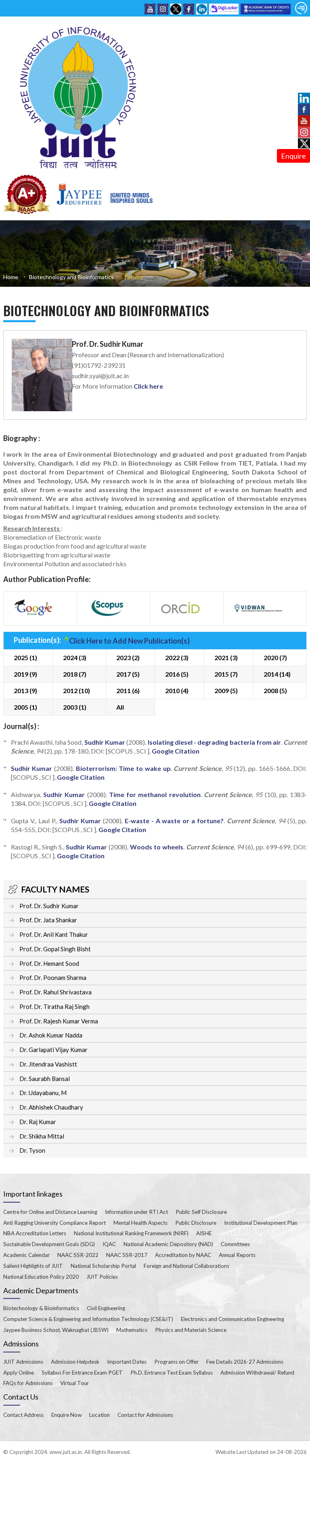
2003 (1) (74, 707)
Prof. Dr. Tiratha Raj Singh (54, 1006)
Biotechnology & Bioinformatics (41, 1308)
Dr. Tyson (32, 1150)
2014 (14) (277, 674)
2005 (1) (25, 707)
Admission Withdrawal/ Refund (257, 1372)
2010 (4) (177, 690)
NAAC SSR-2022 (77, 1255)
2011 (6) (128, 690)
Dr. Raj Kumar (37, 1121)
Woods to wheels (156, 847)
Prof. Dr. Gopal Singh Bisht (55, 949)
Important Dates (127, 1361)
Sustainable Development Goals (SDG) (49, 1244)
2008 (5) (275, 690)
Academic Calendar (26, 1255)
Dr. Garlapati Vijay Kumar (53, 1049)
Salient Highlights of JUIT (33, 1266)
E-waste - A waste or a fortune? (174, 820)
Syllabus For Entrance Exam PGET (82, 1372)
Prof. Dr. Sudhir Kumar (49, 905)
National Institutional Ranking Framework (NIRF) (131, 1233)
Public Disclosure (195, 1223)
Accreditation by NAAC (183, 1255)
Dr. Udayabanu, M (43, 1092)
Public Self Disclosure (201, 1212)
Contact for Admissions (145, 1415)
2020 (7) (275, 657)
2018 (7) (74, 674)
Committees (235, 1244)
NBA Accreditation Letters (34, 1233)
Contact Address (23, 1415)
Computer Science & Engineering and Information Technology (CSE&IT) (88, 1319)
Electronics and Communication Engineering (232, 1319)
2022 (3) (177, 657)
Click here (148, 386)
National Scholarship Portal (103, 1266)
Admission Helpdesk (75, 1361)
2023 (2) (128, 657)
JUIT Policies (102, 1277)
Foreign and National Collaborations (186, 1266)
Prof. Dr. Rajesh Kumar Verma (58, 1021)
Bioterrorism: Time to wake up (123, 768)
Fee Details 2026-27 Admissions (244, 1361)
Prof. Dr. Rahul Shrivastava (55, 992)
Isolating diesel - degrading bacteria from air (214, 742)
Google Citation (175, 751)
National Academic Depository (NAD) (168, 1244)
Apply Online (18, 1372)
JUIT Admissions (23, 1361)
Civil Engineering (106, 1308)
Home (10, 276)
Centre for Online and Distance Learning (50, 1212)
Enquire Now (66, 1415)
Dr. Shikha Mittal (41, 1136)
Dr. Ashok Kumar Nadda (50, 1035)
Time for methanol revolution (155, 794)
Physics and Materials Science (190, 1330)
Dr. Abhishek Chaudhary (51, 1107)
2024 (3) (74, 657)
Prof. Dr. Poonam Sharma (52, 977)
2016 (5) (177, 674)
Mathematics (131, 1330)
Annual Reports (237, 1255)
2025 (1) (25, 657)
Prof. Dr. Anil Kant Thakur (53, 934)
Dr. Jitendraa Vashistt (48, 1064)
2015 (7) (226, 674)
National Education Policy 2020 (41, 1277)
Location (99, 1415)
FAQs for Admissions (27, 1383)
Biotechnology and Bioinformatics (71, 276)
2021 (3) (226, 657)
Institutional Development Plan (260, 1223)
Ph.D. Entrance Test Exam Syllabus (171, 1372)
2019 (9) (25, 674)
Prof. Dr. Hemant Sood (49, 963)
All (120, 707)
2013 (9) (25, 690)
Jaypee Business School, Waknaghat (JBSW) (56, 1330)
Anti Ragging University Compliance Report (54, 1223)
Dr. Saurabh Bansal (44, 1078)
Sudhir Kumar (104, 742)
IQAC (109, 1244)
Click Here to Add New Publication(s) (129, 640)
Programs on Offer (176, 1361)
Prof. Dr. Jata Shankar (48, 920)
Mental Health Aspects (140, 1223)
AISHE (204, 1233)
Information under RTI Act (136, 1212)
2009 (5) (226, 690)
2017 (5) (128, 674)
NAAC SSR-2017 (126, 1255)
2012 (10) (76, 690)
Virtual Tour (74, 1383)
